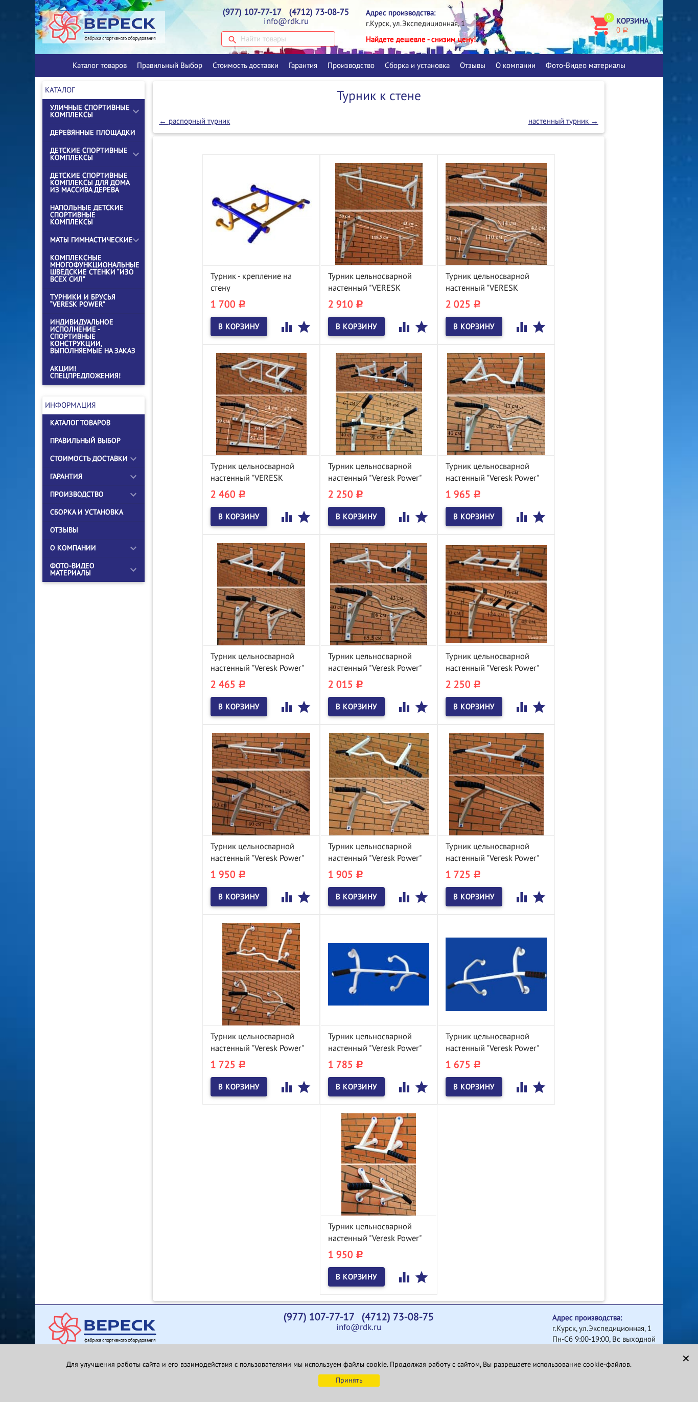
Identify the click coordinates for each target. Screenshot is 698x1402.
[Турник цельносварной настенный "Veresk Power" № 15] (496, 403)
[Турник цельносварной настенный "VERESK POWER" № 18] (496, 213)
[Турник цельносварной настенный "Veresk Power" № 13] (378, 593)
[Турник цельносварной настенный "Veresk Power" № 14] (261, 593)
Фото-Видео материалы (585, 65)
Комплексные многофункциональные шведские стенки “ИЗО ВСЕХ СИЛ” (94, 268)
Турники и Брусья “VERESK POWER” (82, 301)
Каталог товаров (100, 65)
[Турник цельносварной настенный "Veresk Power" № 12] (496, 593)
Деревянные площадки (92, 132)
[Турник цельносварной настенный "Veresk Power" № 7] (261, 973)
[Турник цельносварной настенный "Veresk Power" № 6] (378, 973)
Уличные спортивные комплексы (90, 111)
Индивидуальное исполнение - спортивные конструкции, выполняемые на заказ (92, 336)
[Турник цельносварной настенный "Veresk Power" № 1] (378, 1164)
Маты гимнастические (91, 240)
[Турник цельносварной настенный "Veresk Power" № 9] (378, 783)
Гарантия (303, 65)
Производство (351, 65)
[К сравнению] (287, 326)
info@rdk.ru (286, 21)
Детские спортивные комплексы (89, 154)
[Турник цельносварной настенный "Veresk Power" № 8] (496, 783)
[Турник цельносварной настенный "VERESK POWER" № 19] (378, 213)
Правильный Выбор (169, 65)
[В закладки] (304, 326)
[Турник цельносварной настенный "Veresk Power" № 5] (496, 973)
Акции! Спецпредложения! (85, 372)
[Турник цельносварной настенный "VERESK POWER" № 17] (261, 403)
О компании (516, 65)
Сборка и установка (417, 65)
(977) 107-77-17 (252, 12)
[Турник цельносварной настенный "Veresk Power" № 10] (261, 783)
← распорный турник (194, 121)
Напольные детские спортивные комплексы (87, 214)
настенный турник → (563, 121)
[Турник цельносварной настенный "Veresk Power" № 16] (378, 403)
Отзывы (472, 65)
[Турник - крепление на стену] (261, 213)
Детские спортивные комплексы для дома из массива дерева (89, 182)
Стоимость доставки (245, 65)
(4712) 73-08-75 (319, 12)
